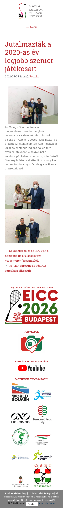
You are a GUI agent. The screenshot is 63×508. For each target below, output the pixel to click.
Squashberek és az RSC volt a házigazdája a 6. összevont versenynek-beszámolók (27, 255)
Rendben (32, 504)
